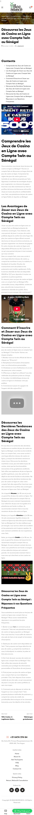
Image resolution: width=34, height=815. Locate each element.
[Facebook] (11, 790)
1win (14, 627)
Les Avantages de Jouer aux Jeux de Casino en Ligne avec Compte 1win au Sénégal (19, 73)
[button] (22, 811)
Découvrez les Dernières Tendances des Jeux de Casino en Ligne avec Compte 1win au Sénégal (18, 88)
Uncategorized (15, 16)
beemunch (21, 46)
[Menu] (2, 7)
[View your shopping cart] (30, 7)
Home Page (5, 16)
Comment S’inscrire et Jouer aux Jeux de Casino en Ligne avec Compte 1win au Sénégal (17, 80)
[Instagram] (17, 790)
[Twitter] (22, 790)
